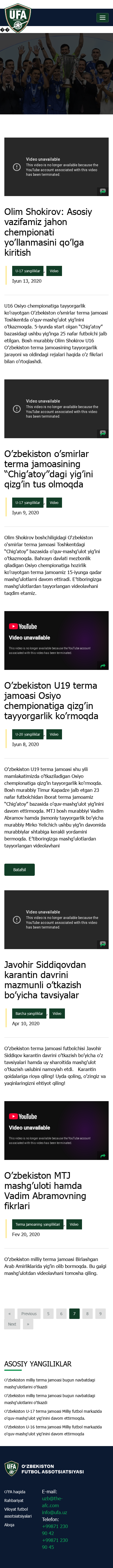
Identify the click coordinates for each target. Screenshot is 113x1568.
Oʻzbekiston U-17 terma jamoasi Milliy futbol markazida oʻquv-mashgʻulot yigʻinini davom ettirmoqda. (53, 1415)
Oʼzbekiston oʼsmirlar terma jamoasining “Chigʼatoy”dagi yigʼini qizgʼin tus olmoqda (48, 469)
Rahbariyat (13, 1500)
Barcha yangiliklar (29, 1013)
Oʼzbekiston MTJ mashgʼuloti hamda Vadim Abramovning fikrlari (45, 1190)
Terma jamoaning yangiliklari (38, 1224)
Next (12, 1324)
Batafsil (19, 869)
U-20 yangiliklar (28, 734)
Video (54, 271)
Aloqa (9, 1524)
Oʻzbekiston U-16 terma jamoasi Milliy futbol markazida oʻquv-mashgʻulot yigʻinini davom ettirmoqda (53, 1430)
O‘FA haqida (14, 1491)
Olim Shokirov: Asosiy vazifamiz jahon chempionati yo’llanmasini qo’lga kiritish (48, 232)
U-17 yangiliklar (28, 271)
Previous (29, 1313)
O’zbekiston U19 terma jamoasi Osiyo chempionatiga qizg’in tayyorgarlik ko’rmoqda (51, 700)
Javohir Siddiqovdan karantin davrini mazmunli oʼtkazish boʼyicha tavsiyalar (45, 980)
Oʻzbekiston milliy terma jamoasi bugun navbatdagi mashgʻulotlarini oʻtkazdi (49, 1383)
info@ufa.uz (54, 1512)
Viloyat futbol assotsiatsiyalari (18, 1512)
